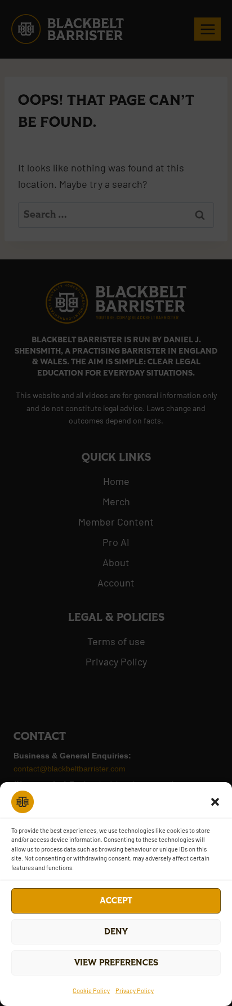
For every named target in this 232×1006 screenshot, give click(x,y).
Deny (116, 932)
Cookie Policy (91, 990)
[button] (215, 802)
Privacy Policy (134, 990)
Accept (116, 901)
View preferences (116, 963)
